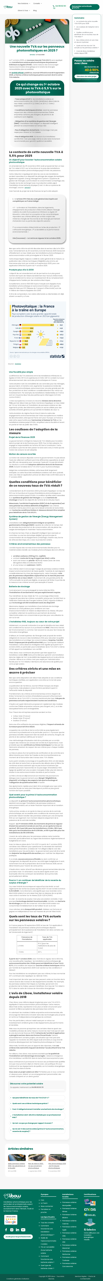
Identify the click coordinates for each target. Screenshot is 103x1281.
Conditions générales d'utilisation (17, 1279)
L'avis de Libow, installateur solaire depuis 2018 (84, 52)
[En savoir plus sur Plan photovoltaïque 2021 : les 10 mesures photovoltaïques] (57, 1157)
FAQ (42, 1200)
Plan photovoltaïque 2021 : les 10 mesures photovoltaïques (57, 1166)
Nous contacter (47, 1206)
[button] (84, 7)
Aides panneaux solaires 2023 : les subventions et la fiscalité (16, 1166)
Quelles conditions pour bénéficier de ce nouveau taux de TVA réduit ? (86, 34)
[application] (29, 3)
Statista (18, 364)
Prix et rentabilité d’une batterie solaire (47, 1250)
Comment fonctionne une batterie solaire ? (47, 1259)
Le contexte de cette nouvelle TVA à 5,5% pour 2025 (86, 22)
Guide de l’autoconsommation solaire (48, 1241)
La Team (44, 1203)
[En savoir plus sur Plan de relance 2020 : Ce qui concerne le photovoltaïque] (37, 1157)
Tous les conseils (47, 1222)
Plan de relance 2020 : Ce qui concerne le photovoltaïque (36, 1166)
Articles (32, 55)
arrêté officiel (18, 73)
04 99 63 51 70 (59, 7)
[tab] (37, 1097)
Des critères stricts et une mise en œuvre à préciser (86, 41)
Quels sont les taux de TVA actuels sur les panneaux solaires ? (86, 47)
